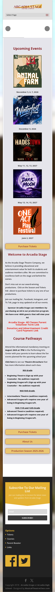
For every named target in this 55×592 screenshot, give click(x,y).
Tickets (10, 534)
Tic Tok (8, 302)
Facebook (28, 299)
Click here (10, 362)
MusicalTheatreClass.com (37, 588)
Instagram (38, 299)
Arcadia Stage (27, 585)
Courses (10, 538)
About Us (27, 441)
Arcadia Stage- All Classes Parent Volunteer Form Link (27, 323)
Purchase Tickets (27, 246)
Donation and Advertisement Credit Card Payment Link (27, 329)
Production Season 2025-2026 (27, 450)
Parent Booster (14, 543)
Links (9, 547)
